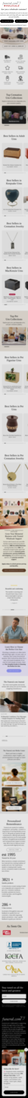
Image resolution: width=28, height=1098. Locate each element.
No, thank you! (21, 21)
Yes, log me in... (7, 21)
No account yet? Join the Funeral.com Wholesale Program (13, 25)
